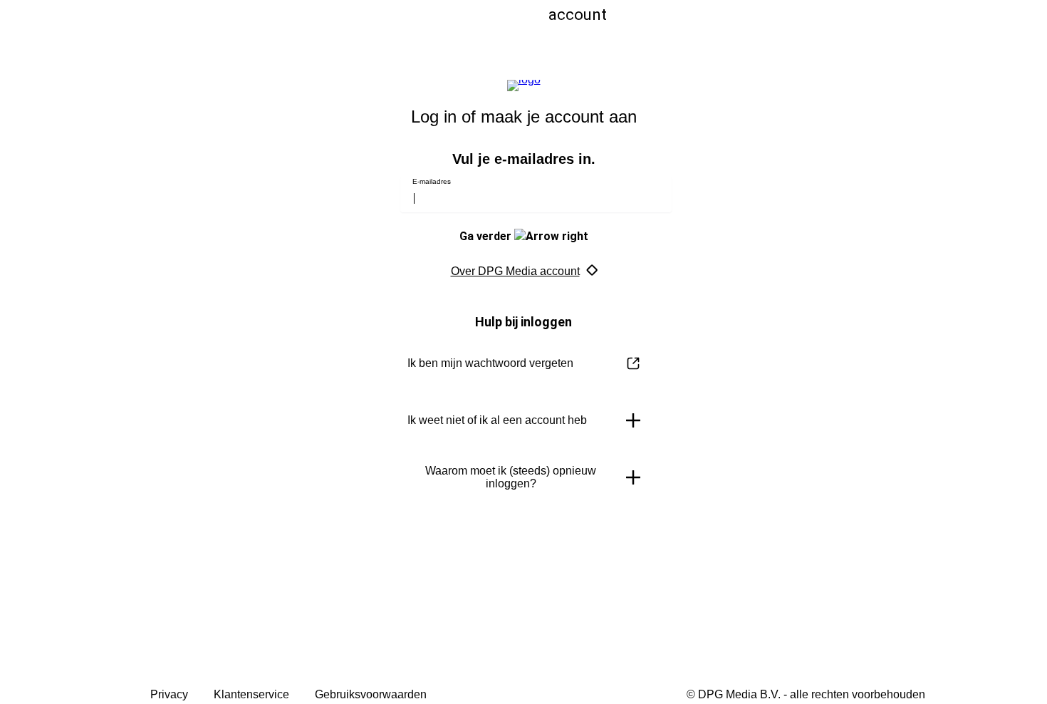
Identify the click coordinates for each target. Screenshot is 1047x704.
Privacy (169, 694)
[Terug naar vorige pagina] (347, 30)
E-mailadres (431, 181)
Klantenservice (251, 694)
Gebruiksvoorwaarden (371, 694)
